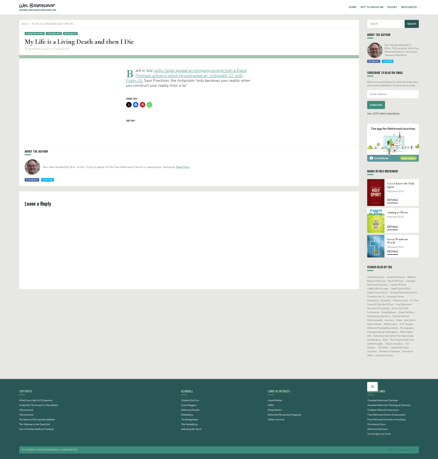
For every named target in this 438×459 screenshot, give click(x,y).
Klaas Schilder (374, 324)
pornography (407, 328)
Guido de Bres (406, 312)
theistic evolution (394, 343)
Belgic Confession (376, 281)
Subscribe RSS (69, 449)
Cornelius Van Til (375, 296)
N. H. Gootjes (406, 324)
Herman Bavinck (400, 316)
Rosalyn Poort (407, 449)
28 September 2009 (36, 49)
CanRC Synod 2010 (400, 288)
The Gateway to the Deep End (34, 424)
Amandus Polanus (396, 277)
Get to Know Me (372, 7)
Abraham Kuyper (375, 277)
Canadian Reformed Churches (383, 400)
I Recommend (26, 410)
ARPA (271, 405)
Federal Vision (400, 300)
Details (392, 200)
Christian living (34, 33)
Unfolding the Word (191, 429)
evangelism (373, 300)
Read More (183, 167)
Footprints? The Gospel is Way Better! (38, 405)
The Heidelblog (189, 424)
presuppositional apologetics (382, 332)
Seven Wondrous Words (397, 240)
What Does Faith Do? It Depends (36, 400)
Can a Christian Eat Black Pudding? (36, 429)
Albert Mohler (275, 400)
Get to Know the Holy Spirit (401, 185)
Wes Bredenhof (59, 49)
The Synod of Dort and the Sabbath (37, 419)
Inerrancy (389, 320)
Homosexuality (375, 320)
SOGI (385, 339)
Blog (25, 24)
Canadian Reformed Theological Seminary (389, 405)
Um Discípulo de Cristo (379, 434)
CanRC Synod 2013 (377, 292)
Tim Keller (383, 347)
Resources (409, 7)
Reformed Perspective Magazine (284, 415)
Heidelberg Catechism (378, 316)
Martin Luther (390, 324)
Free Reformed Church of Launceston (386, 415)
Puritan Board (275, 410)
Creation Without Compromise (383, 410)
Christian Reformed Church (403, 292)
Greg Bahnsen (388, 312)
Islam (399, 320)
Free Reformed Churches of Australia (387, 419)
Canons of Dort (398, 284)
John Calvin (409, 320)
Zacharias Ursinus (384, 355)
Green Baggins (189, 405)
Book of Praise (395, 281)
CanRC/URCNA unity (377, 288)
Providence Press (377, 424)
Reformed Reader (190, 410)
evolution (386, 300)
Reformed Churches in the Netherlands (393, 336)
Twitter (47, 179)
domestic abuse (395, 296)
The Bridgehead (189, 419)
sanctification (373, 339)
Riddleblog (187, 415)
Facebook (32, 179)
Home (352, 7)
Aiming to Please (397, 212)
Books (392, 7)
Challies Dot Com (190, 400)
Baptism (412, 277)
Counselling (54, 33)
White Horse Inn (276, 419)
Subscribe (376, 105)
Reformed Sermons (378, 429)
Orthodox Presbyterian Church (382, 328)
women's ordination (389, 351)
